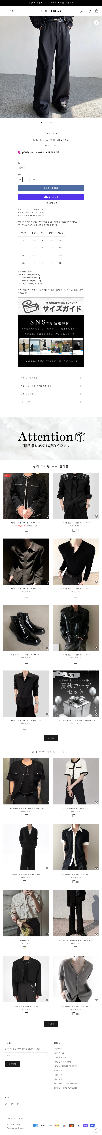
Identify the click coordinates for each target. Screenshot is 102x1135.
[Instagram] (6, 1103)
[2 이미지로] (44, 122)
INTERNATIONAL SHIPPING (66, 1083)
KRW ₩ (9, 1118)
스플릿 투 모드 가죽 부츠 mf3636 (26, 655)
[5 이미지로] (54, 122)
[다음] (65, 122)
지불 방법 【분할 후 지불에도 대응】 (37, 386)
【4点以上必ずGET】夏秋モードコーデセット (76, 721)
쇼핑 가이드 (59, 1053)
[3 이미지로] (47, 122)
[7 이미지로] (60, 122)
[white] (77, 530)
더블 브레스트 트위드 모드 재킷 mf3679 (26, 808)
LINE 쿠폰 (25, 402)
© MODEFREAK (13, 1124)
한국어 (21, 1118)
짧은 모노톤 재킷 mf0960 (26, 1006)
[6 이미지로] (57, 122)
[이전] (36, 122)
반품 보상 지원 (27, 394)
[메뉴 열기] (5, 11)
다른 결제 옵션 (51, 203)
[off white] (74, 816)
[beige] (25, 948)
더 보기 (51, 738)
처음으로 (58, 1048)
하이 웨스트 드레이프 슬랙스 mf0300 (76, 940)
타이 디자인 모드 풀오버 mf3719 (26, 523)
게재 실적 (58, 1079)
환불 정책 (58, 1075)
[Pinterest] (12, 1103)
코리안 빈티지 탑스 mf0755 (76, 808)
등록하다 (12, 1064)
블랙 (21, 168)
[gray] (77, 882)
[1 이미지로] (41, 122)
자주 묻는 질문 (60, 1057)
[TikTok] (18, 1103)
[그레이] (28, 882)
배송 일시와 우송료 (29, 378)
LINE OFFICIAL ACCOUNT (65, 1088)
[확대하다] (96, 22)
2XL (42, 179)
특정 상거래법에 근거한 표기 (66, 1066)
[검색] (11, 11)
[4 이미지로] (51, 122)
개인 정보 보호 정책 (62, 1061)
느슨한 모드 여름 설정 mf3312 (26, 874)
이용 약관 (58, 1070)
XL (34, 179)
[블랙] (26, 530)
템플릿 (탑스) (26, 940)
